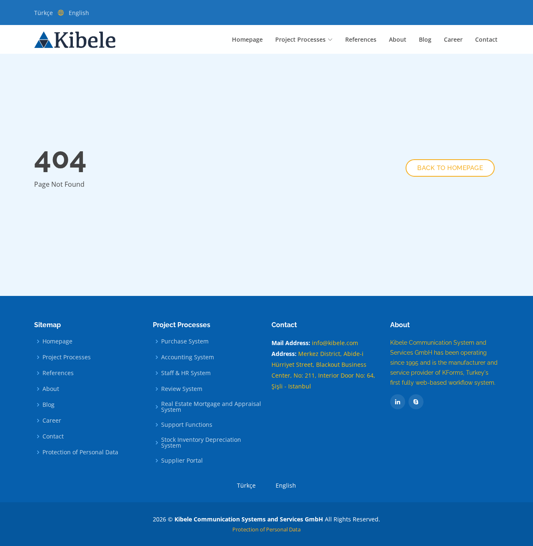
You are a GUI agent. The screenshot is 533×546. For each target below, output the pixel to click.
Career (453, 39)
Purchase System (185, 341)
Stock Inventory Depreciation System (201, 442)
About (397, 39)
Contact (486, 39)
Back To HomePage (450, 168)
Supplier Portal (182, 460)
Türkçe (43, 13)
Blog (425, 39)
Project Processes (66, 357)
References (360, 39)
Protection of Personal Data (80, 452)
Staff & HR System (186, 373)
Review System (181, 389)
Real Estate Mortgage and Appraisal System (211, 407)
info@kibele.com (335, 343)
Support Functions (186, 425)
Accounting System (187, 357)
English (79, 13)
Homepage (247, 39)
